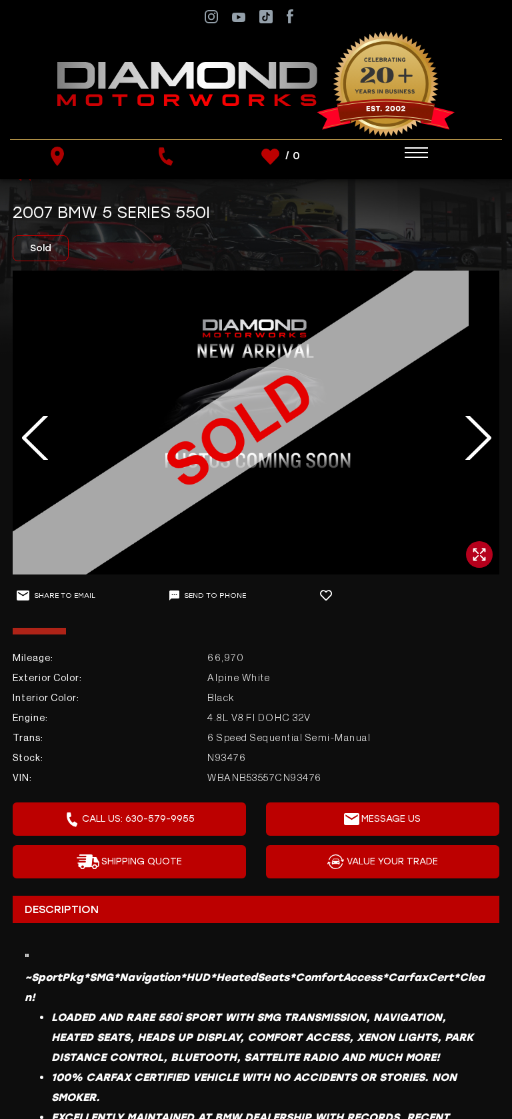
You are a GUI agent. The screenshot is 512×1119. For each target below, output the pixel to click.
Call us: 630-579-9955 (138, 818)
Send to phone (215, 595)
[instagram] (211, 15)
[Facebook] (290, 15)
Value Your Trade (392, 861)
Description (62, 909)
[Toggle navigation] (403, 153)
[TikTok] (266, 15)
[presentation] (28, 438)
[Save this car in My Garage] (331, 595)
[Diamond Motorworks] (256, 83)
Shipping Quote (141, 861)
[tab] (256, 909)
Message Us (391, 818)
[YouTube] (238, 16)
